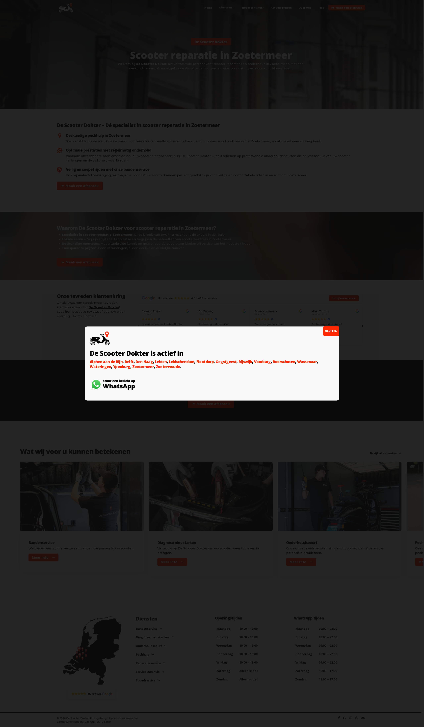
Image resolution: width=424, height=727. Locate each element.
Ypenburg (121, 366)
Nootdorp (205, 361)
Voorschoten (284, 361)
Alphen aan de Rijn (106, 361)
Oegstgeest (226, 361)
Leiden (161, 361)
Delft (129, 361)
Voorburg (262, 361)
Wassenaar (307, 361)
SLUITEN (331, 331)
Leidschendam (181, 361)
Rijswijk (245, 361)
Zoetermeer (143, 366)
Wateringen (100, 366)
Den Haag (144, 361)
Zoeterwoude (168, 366)
